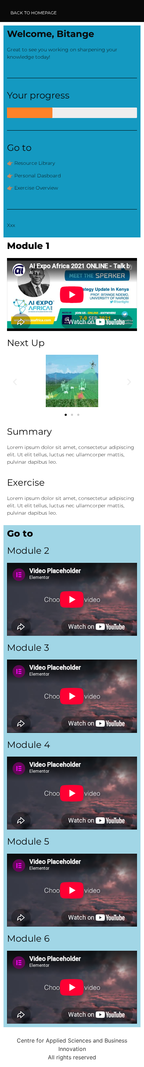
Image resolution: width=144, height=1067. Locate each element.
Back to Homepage (33, 12)
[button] (14, 382)
